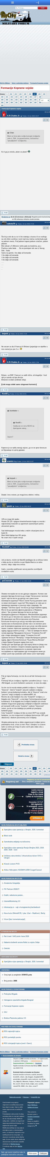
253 (21, 100)
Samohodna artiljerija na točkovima (17, 842)
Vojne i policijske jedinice (20, 83)
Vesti (29, 1105)
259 (7, 102)
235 (25, 94)
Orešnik (7, 948)
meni (12, 2)
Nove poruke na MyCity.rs (11, 878)
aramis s (11, 461)
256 (35, 100)
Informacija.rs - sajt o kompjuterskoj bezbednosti (22, 907)
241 (7, 97)
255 (30, 100)
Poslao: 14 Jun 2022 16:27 (31, 116)
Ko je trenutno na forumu (12, 1055)
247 (35, 97)
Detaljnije (38, 1063)
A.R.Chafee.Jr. (13, 116)
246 (30, 97)
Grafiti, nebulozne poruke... (14, 895)
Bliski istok (8, 836)
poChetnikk (7, 581)
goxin (9, 506)
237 (34, 94)
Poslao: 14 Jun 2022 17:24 (26, 224)
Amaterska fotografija (12, 883)
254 (26, 100)
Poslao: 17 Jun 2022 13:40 (23, 581)
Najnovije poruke (15, 1097)
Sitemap (26, 1097)
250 (7, 100)
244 (21, 97)
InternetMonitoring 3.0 (12, 901)
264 (30, 102)
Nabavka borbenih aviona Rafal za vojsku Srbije (21, 942)
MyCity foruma (15, 1144)
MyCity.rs (34, 1105)
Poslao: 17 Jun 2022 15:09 (19, 663)
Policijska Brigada (10, 994)
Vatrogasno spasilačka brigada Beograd (18, 1000)
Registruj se (6, 217)
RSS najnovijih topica (12, 1031)
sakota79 (11, 224)
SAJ (5, 1012)
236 (30, 94)
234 (20, 94)
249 (2, 100)
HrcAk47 (6, 547)
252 (16, 100)
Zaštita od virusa (33, 1107)
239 (44, 94)
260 (12, 102)
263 (26, 102)
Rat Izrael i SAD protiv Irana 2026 (16, 936)
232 (11, 94)
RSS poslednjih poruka (12, 1037)
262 (21, 102)
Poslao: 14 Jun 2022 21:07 (25, 461)
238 (39, 94)
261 (16, 102)
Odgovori (8, 764)
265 (35, 102)
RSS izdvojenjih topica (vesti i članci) (18, 1043)
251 (12, 100)
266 (35, 774)
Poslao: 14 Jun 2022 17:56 (31, 362)
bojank (5, 333)
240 (2, 97)
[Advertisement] (25, 54)
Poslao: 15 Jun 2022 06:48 (20, 547)
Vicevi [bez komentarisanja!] (14, 919)
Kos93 (5, 394)
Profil (5, 212)
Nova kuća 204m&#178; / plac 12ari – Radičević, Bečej (24, 913)
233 (15, 94)
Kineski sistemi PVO (11, 864)
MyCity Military (5, 83)
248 (40, 97)
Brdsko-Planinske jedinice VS (15, 1018)
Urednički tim (35, 1097)
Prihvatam (33, 1153)
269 (2, 105)
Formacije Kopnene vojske (39, 83)
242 (12, 97)
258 (2, 102)
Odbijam (43, 1153)
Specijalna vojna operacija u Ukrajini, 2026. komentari (24, 830)
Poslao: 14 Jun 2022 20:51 (18, 394)
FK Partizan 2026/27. (12, 889)
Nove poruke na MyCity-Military (14, 825)
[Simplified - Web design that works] (36, 1125)
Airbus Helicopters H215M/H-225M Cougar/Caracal (23, 870)
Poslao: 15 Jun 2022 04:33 (23, 506)
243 (16, 97)
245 (26, 97)
